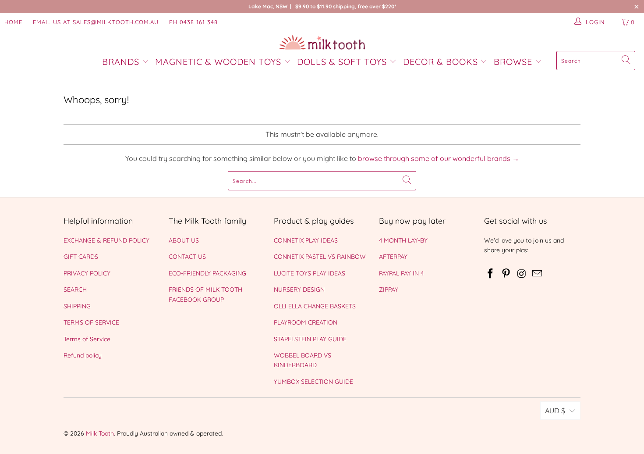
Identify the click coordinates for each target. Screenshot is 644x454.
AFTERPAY (393, 257)
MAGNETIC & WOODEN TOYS (218, 61)
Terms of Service (87, 339)
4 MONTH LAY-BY (403, 240)
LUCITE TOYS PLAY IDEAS (309, 273)
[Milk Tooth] (322, 43)
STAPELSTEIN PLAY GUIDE (310, 339)
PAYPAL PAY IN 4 (401, 273)
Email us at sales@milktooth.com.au (96, 21)
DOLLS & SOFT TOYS (342, 61)
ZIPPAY (388, 289)
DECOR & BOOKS (440, 61)
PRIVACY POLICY (87, 273)
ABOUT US (184, 240)
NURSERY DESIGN (299, 289)
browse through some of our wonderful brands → (438, 158)
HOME (13, 21)
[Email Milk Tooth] (537, 273)
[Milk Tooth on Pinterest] (506, 273)
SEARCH (75, 289)
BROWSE (513, 61)
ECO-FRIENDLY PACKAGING (207, 273)
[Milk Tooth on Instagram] (521, 273)
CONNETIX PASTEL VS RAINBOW (320, 257)
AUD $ (555, 410)
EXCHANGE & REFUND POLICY (106, 240)
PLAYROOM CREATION (305, 322)
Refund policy (83, 355)
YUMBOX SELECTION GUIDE (313, 382)
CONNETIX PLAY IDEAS (306, 240)
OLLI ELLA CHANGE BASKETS (315, 306)
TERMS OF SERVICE (91, 322)
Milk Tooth (100, 433)
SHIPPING (77, 306)
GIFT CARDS (81, 257)
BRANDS (122, 61)
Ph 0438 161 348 (193, 21)
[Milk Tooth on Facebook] (490, 273)
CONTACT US (187, 257)
